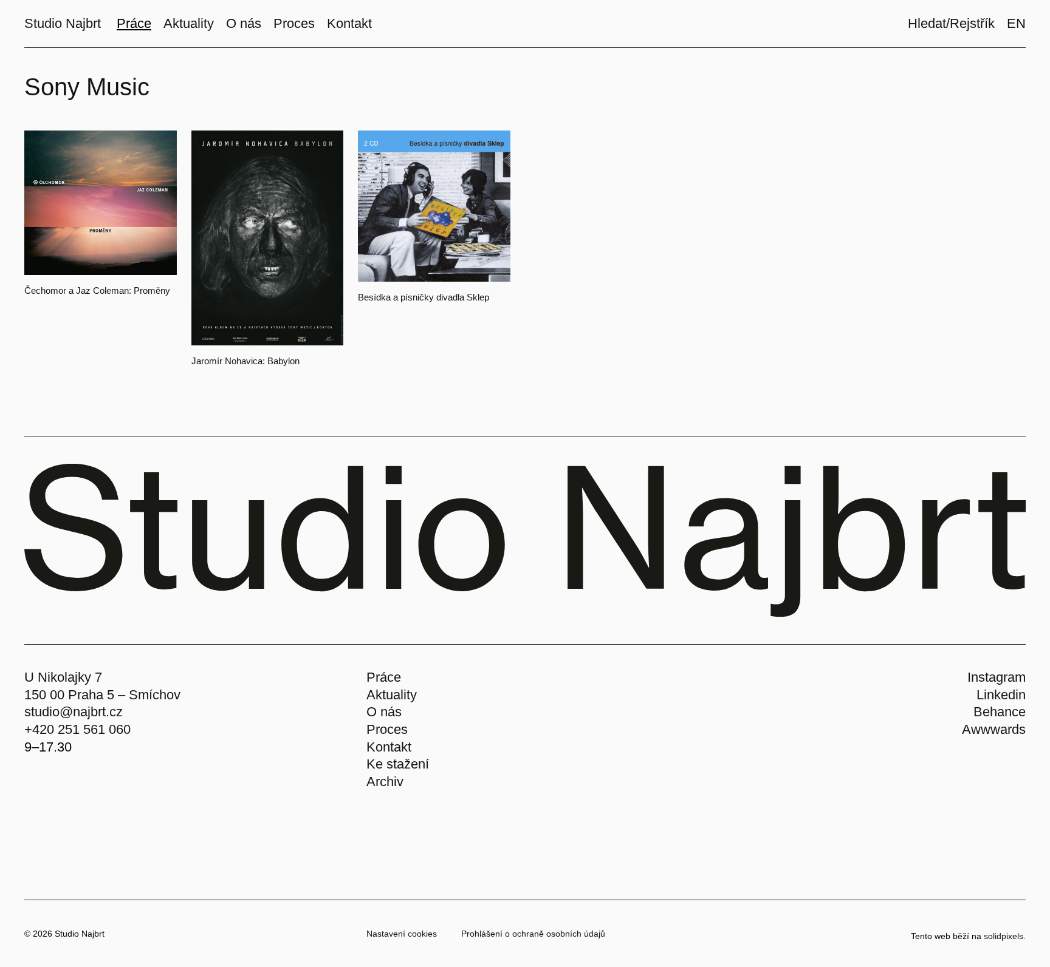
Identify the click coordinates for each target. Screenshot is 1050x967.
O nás (384, 711)
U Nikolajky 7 (63, 677)
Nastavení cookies (401, 933)
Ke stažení (397, 764)
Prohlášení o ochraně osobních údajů (533, 933)
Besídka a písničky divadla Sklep (423, 297)
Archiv (384, 781)
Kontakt (388, 747)
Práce (383, 677)
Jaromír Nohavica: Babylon (245, 361)
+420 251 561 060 (77, 729)
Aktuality (391, 694)
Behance (999, 711)
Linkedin (1001, 694)
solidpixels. (1005, 936)
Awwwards (994, 729)
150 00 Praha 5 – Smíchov (102, 694)
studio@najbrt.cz (73, 711)
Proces (387, 729)
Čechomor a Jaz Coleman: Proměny (97, 290)
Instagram (996, 677)
